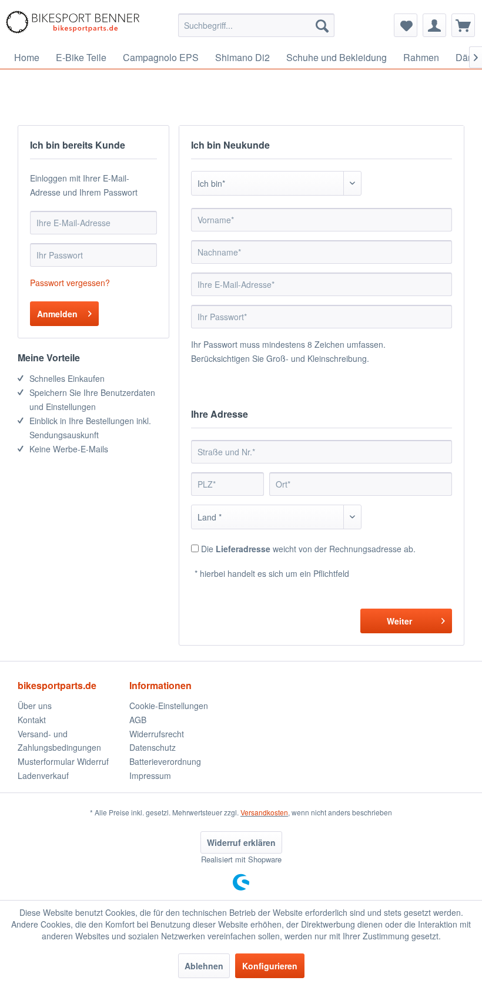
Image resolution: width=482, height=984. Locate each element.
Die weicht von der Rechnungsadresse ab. (308, 549)
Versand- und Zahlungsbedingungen (59, 741)
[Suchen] (322, 25)
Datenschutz (152, 747)
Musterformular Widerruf (63, 761)
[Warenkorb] (463, 25)
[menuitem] (256, 25)
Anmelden (57, 314)
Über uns (35, 705)
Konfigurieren (269, 966)
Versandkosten (264, 812)
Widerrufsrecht (156, 734)
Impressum (150, 775)
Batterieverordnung (165, 761)
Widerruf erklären (241, 842)
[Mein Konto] (434, 25)
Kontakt (32, 720)
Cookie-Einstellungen (168, 705)
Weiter (399, 621)
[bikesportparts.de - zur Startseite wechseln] (72, 25)
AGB (137, 720)
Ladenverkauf (43, 775)
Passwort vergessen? (70, 282)
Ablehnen (204, 966)
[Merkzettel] (405, 25)
